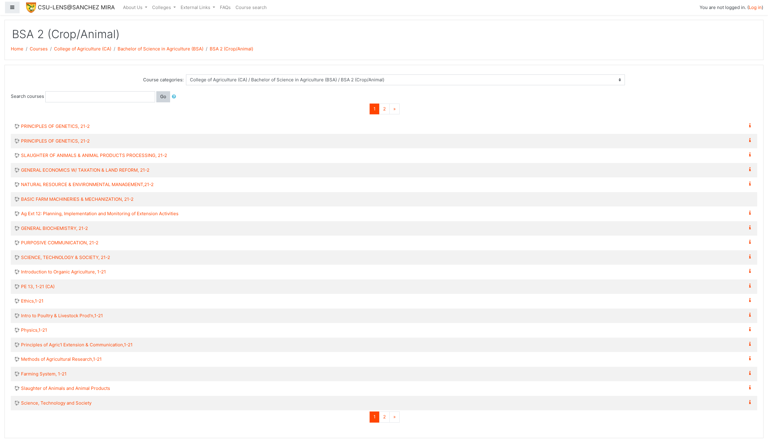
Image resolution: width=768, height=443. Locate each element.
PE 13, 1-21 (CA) (38, 286)
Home (17, 49)
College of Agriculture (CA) (82, 49)
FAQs (225, 7)
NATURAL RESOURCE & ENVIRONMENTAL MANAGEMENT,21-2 (87, 184)
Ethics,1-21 (32, 301)
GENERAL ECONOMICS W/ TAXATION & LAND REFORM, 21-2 (85, 170)
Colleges (162, 7)
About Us (133, 7)
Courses (39, 49)
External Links (196, 7)
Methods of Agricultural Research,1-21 (61, 359)
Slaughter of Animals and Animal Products (65, 388)
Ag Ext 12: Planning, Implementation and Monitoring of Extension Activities (99, 213)
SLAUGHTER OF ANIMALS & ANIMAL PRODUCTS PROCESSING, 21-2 (94, 155)
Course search (251, 7)
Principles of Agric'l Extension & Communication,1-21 (77, 345)
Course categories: (163, 80)
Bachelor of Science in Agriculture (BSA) (160, 49)
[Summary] (751, 125)
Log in (755, 7)
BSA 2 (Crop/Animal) (231, 49)
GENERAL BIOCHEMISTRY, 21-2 (54, 228)
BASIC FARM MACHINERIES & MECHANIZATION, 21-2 (77, 199)
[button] (175, 97)
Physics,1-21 (34, 330)
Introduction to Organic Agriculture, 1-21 (63, 272)
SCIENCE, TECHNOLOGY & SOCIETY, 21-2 (65, 257)
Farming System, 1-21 (44, 374)
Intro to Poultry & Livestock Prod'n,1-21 (62, 315)
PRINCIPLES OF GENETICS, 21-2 (55, 126)
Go (163, 96)
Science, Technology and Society (56, 403)
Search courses (27, 96)
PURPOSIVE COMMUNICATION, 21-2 (59, 243)
